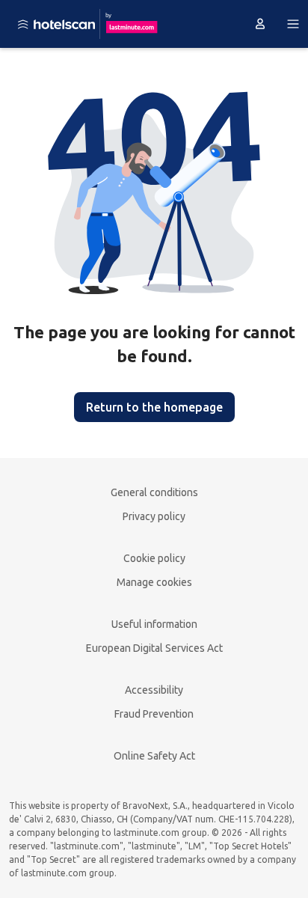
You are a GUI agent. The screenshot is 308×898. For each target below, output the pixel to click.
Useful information (154, 624)
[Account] (260, 24)
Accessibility (154, 690)
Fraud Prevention (154, 714)
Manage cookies (154, 582)
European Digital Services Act (154, 648)
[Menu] (293, 24)
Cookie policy (154, 558)
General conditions (154, 492)
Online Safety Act (154, 756)
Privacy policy (154, 516)
